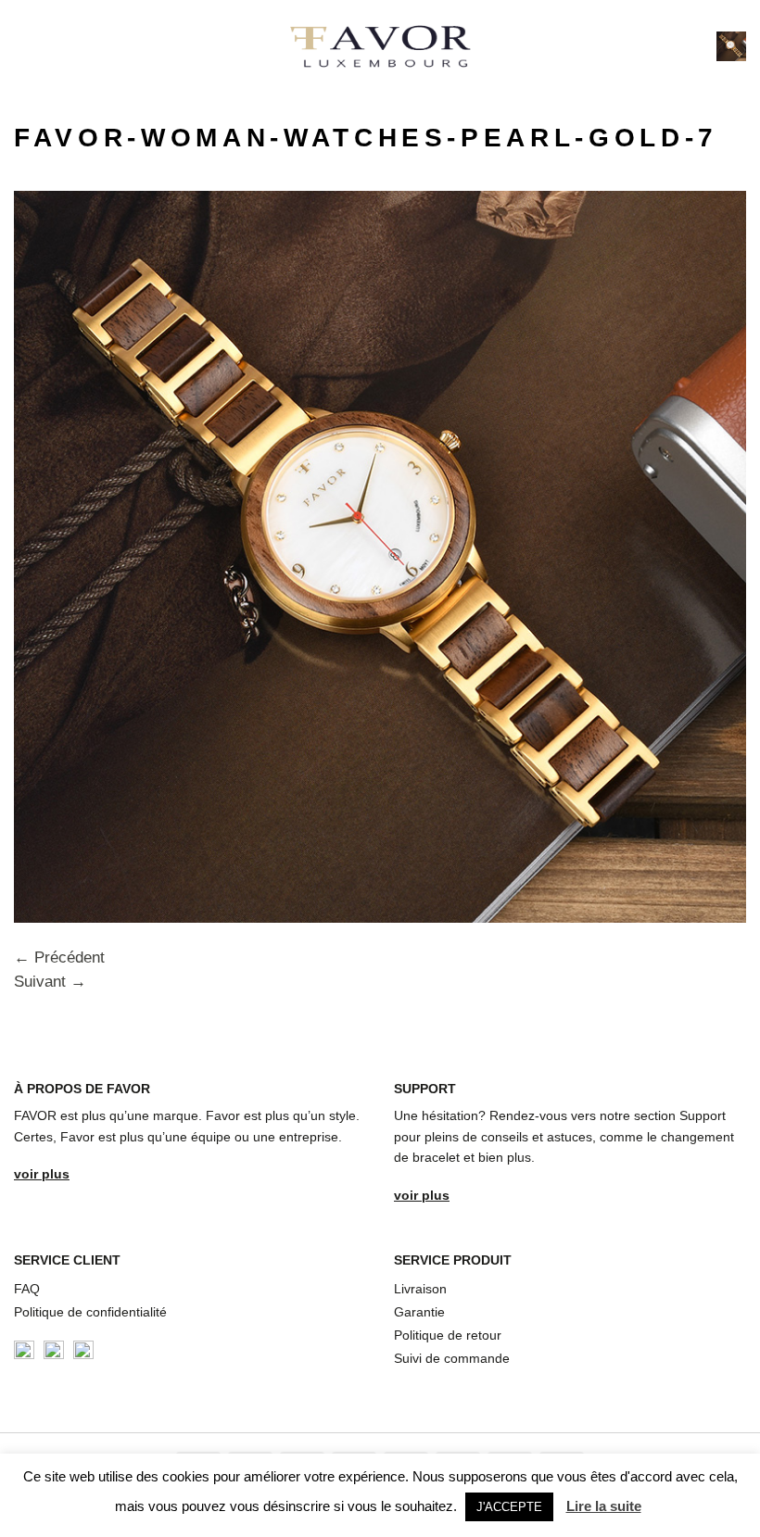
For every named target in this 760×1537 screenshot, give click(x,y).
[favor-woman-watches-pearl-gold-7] (380, 555)
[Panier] (731, 46)
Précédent (59, 957)
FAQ (27, 1288)
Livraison (420, 1288)
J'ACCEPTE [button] (509, 1507)
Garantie (419, 1311)
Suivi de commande (452, 1358)
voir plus (42, 1173)
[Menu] (25, 46)
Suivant (50, 981)
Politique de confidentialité (90, 1311)
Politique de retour (447, 1335)
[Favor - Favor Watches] (380, 46)
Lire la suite (603, 1506)
